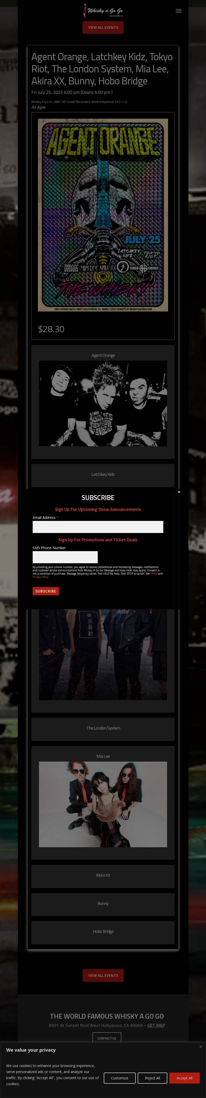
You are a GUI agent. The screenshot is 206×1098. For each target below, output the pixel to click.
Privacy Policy (40, 577)
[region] (103, 1070)
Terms (153, 573)
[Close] (201, 1047)
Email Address (46, 517)
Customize (119, 1078)
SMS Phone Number (49, 547)
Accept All (184, 1078)
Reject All (152, 1078)
